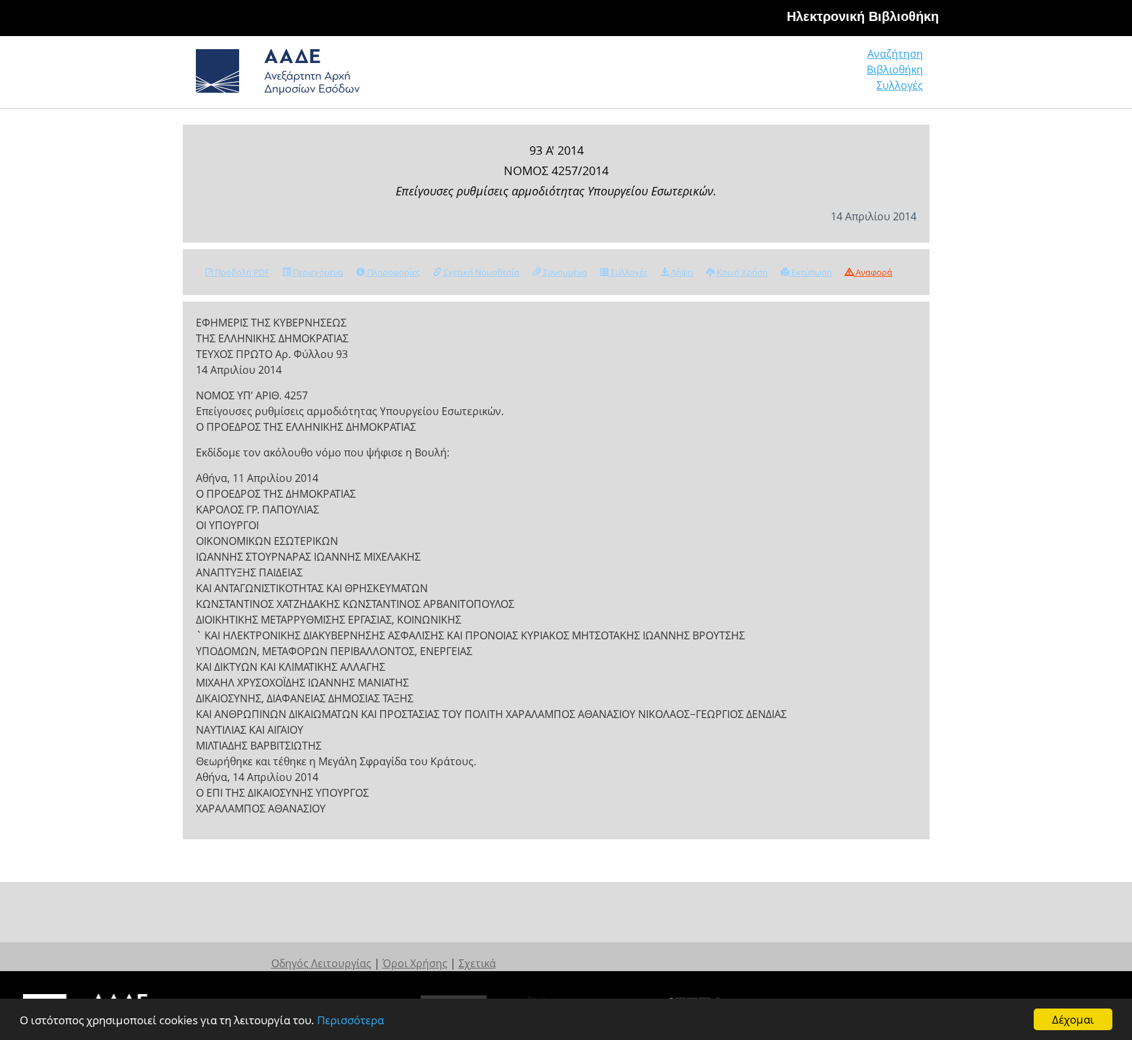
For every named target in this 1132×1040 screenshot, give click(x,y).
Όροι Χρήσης (415, 963)
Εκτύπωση (810, 272)
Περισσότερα (350, 1020)
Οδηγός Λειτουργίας (321, 963)
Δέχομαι (1073, 1019)
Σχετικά (477, 963)
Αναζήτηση (895, 54)
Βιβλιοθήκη (895, 69)
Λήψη (681, 272)
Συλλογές (900, 85)
